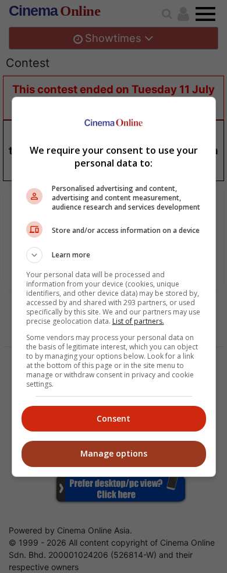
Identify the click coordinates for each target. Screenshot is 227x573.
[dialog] (114, 287)
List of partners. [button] (138, 321)
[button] (113, 255)
